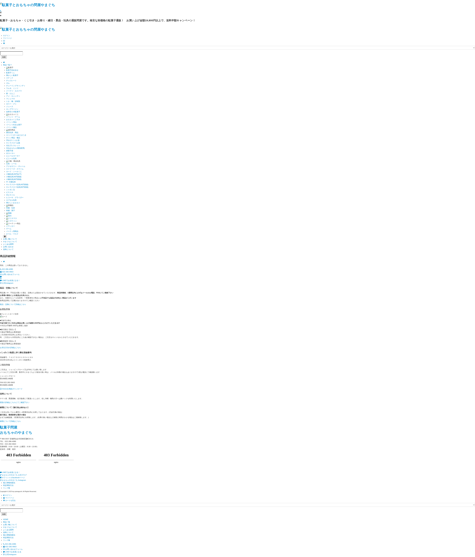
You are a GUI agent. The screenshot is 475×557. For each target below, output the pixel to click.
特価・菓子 (10, 210)
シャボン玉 (10, 190)
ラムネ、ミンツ (12, 88)
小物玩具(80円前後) (14, 179)
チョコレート (11, 80)
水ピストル (10, 195)
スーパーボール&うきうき (16, 135)
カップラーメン (12, 109)
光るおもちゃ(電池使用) (15, 148)
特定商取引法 (8, 485)
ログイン (6, 36)
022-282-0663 (7, 272)
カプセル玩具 (11, 200)
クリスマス (12, 218)
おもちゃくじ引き (13, 119)
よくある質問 (8, 244)
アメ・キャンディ (13, 96)
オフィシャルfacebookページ (13, 478)
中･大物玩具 (11, 182)
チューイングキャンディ (15, 86)
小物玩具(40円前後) (14, 177)
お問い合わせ (8, 247)
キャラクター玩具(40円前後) (17, 184)
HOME (5, 519)
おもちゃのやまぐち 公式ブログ (14, 475)
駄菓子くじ (10, 73)
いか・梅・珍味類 (13, 101)
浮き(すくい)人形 (13, 140)
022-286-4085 (7, 269)
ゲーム (8, 229)
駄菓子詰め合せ (12, 70)
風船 (10, 213)
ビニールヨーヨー (13, 156)
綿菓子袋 (9, 151)
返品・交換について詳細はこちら (13, 304)
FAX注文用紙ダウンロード (12, 389)
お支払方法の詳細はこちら (10, 348)
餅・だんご (10, 93)
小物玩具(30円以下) (14, 174)
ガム (8, 83)
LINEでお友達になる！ (11, 280)
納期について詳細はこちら (10, 421)
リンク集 (6, 488)
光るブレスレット (13, 145)
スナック (9, 78)
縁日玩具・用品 (12, 132)
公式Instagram (7, 283)
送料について (8, 249)
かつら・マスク (12, 234)
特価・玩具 (10, 208)
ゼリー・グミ (11, 104)
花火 (10, 216)
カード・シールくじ (14, 171)
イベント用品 (11, 122)
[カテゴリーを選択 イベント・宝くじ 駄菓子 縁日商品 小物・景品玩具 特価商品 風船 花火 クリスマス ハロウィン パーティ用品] (237, 48)
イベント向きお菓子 (14, 125)
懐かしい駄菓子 (12, 75)
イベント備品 (11, 127)
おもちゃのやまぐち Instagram (13, 480)
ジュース (9, 106)
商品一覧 (7, 65)
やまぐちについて (10, 242)
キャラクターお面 (13, 143)
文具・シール (11, 164)
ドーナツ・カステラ (14, 91)
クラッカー (10, 226)
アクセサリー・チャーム (15, 166)
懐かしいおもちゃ (13, 203)
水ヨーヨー (10, 153)
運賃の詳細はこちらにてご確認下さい (14, 402)
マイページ (7, 38)
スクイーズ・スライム (15, 169)
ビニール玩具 (11, 158)
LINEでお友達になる (13, 552)
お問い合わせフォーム (11, 274)
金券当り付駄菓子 (13, 112)
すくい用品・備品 (13, 138)
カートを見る (10, 500)
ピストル (9, 192)
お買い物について (10, 239)
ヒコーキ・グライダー (15, 197)
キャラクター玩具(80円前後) (17, 187)
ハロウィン (12, 221)
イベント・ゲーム (13, 117)
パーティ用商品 (12, 231)
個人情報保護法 (9, 483)
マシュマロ (10, 99)
